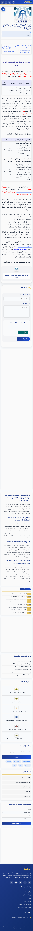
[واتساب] (29, 882)
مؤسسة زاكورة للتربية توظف (22, 604)
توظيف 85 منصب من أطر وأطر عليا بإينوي (19, 607)
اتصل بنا (26, 796)
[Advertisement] (16, 419)
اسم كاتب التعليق (24, 295)
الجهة (29, 815)
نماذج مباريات (25, 777)
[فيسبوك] (25, 882)
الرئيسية (27, 892)
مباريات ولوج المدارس (22, 782)
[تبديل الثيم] (6, 2)
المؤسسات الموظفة (24, 907)
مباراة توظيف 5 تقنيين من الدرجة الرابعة (20, 610)
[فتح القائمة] (2, 2)
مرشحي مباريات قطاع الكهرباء (24, 661)
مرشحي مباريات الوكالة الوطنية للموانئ (20, 596)
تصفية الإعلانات (15, 823)
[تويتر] (20, 882)
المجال (29, 809)
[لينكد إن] (16, 882)
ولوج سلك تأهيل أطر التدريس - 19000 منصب (20, 664)
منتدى (26, 791)
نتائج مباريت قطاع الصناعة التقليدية (21, 613)
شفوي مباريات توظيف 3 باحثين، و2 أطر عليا (19, 602)
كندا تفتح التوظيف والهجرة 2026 (21, 594)
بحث (16, 757)
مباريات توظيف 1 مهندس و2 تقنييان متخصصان (18, 599)
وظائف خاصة (26, 898)
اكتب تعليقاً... (26, 303)
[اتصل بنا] (9, 2)
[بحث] (13, 2)
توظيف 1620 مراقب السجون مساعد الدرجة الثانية (19, 672)
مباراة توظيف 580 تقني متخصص (23, 669)
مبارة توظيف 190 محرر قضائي (24, 675)
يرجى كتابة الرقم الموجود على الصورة (18, 322)
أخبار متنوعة (25, 787)
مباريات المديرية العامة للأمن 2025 (23, 666)
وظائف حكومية (25, 895)
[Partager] (3, 9)
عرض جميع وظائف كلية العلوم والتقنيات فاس (16, 276)
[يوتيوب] (11, 882)
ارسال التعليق (22, 338)
